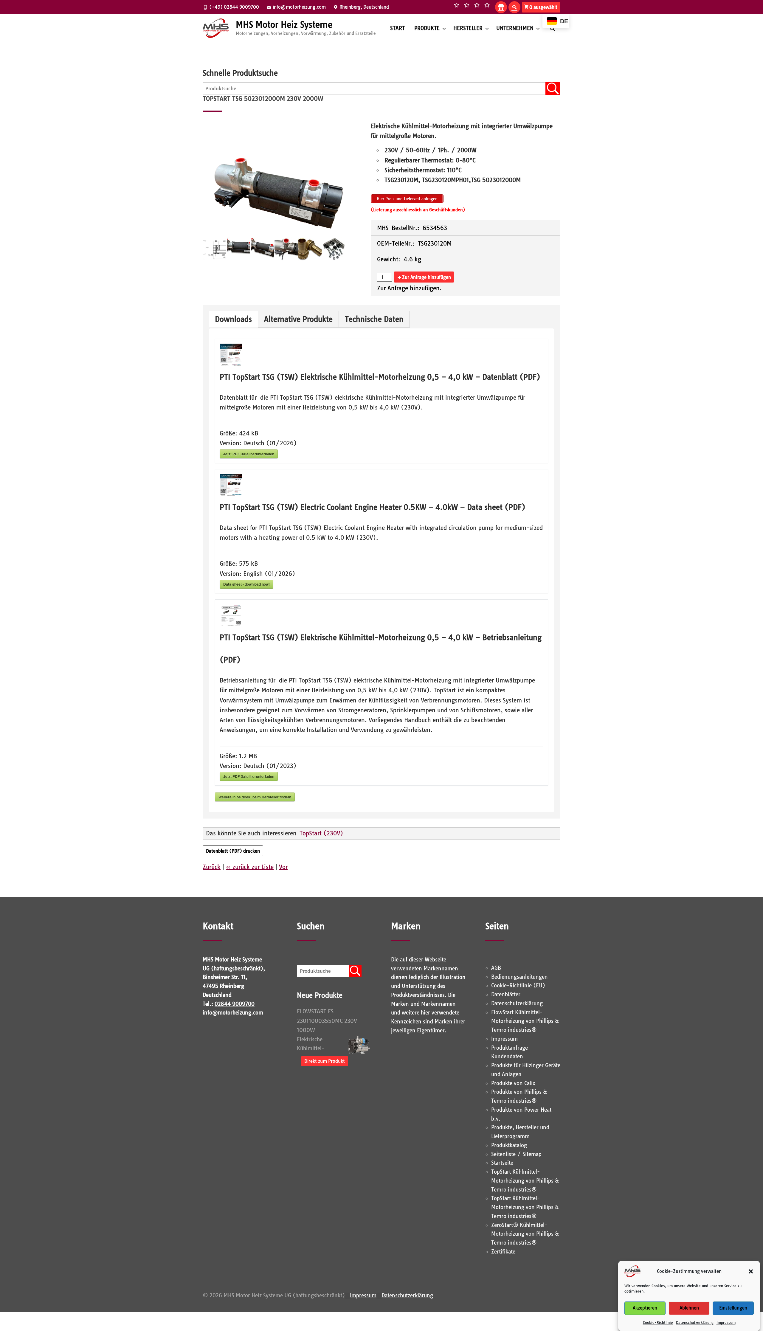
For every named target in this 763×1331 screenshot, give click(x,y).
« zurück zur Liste (250, 867)
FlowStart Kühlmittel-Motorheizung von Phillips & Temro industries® (525, 1021)
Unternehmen (515, 28)
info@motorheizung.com (233, 1012)
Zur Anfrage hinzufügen (426, 277)
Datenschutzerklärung (407, 1295)
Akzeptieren (645, 1308)
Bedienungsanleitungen (519, 977)
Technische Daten (374, 319)
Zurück (212, 867)
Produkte (427, 28)
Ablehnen (689, 1308)
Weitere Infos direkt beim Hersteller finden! (254, 797)
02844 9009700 (235, 1004)
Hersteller (468, 28)
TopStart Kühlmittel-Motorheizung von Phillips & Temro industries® (525, 1181)
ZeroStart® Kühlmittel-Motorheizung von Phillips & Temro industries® (525, 1234)
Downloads (233, 319)
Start (397, 28)
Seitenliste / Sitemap (516, 1154)
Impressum (726, 1322)
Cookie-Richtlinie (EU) (518, 985)
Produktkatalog (509, 1145)
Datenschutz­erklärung (695, 1322)
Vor (283, 867)
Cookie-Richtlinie (658, 1322)
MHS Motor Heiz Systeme (284, 24)
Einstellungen (733, 1308)
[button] (751, 1271)
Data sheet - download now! (246, 584)
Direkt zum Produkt (324, 1061)
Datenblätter (505, 994)
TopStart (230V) (321, 833)
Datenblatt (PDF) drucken (233, 851)
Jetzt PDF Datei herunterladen (248, 454)
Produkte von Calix (513, 1083)
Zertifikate (503, 1251)
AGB (496, 968)
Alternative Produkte (298, 319)
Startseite (502, 1163)
